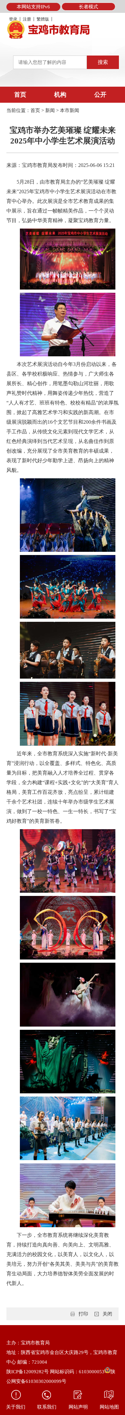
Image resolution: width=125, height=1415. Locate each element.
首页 (20, 94)
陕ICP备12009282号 (27, 1371)
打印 (83, 1313)
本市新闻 (69, 110)
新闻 (50, 110)
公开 (100, 94)
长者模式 (88, 6)
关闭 (107, 1313)
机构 (60, 94)
